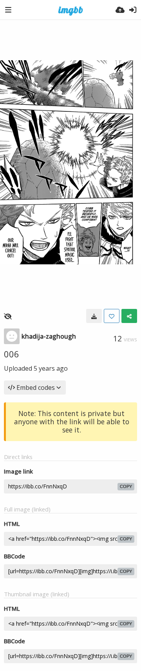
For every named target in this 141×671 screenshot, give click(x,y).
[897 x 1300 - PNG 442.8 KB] (94, 316)
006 (11, 354)
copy (126, 486)
